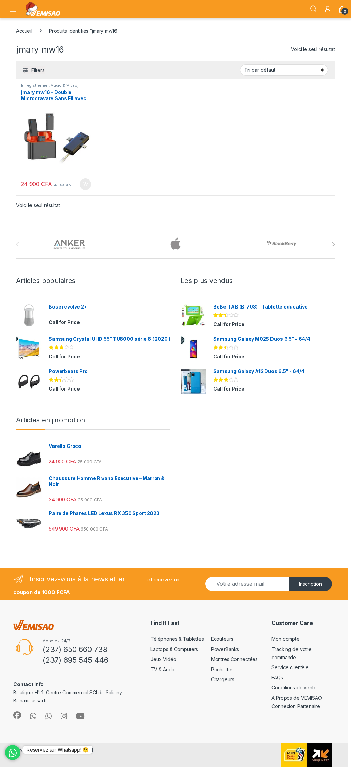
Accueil (24, 31)
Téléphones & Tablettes (177, 639)
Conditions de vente (293, 687)
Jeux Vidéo (163, 659)
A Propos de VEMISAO (296, 698)
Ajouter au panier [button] (83, 184)
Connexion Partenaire (295, 706)
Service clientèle (290, 667)
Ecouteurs (222, 639)
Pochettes (222, 669)
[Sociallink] (17, 715)
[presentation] (333, 244)
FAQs (277, 678)
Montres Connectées (234, 659)
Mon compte (285, 639)
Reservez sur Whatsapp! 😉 (57, 750)
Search (313, 9)
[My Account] (327, 9)
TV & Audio (163, 669)
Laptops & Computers (174, 649)
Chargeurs (222, 679)
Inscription (310, 584)
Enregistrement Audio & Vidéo (49, 85)
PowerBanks (225, 649)
